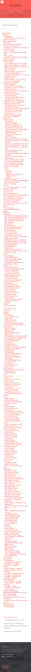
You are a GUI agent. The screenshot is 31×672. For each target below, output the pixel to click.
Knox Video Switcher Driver (12, 493)
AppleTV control (9, 330)
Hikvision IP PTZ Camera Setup (13, 269)
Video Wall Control (10, 471)
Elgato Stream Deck (10, 296)
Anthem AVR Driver (10, 246)
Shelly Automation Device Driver (14, 325)
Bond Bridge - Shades (11, 264)
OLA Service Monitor (10, 530)
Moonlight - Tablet (10, 578)
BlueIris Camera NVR (10, 267)
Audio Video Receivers (10, 245)
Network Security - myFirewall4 (14, 102)
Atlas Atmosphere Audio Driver (13, 219)
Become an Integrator (10, 46)
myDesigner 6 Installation (12, 562)
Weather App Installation (11, 209)
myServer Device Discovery (14, 174)
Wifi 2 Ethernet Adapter (11, 116)
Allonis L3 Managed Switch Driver (14, 554)
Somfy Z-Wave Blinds (10, 261)
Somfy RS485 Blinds (10, 257)
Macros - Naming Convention (13, 163)
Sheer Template (9, 579)
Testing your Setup (11, 176)
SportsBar (7, 584)
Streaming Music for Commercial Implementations (14, 370)
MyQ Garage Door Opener (12, 286)
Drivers (5, 211)
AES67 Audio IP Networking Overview (15, 216)
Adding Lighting (10, 132)
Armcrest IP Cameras (10, 278)
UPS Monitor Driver (10, 291)
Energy (6, 304)
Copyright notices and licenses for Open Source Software (16, 48)
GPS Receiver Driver (10, 426)
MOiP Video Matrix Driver (11, 495)
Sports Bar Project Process (13, 128)
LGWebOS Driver (9, 440)
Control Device (8, 283)
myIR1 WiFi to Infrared (11, 301)
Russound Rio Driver (10, 233)
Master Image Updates (11, 193)
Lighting (6, 313)
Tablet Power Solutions (11, 288)
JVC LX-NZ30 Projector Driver (13, 394)
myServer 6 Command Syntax (13, 161)
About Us (6, 43)
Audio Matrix (7, 214)
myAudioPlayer (9, 350)
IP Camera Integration (11, 270)
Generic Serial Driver (10, 519)
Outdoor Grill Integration (11, 418)
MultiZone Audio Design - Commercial (16, 144)
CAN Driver (7, 501)
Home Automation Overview (12, 197)
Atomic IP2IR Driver (10, 555)
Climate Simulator (9, 463)
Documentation (7, 33)
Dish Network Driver (10, 408)
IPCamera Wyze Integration (12, 280)
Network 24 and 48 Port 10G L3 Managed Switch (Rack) (14, 98)
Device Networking (9, 594)
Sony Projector (9, 387)
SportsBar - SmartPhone (11, 588)
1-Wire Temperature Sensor (12, 424)
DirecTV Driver (8, 406)
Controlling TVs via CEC (11, 430)
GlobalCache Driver (10, 520)
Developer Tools (9, 605)
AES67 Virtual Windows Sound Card (15, 243)
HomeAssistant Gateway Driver (13, 198)
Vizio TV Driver (8, 459)
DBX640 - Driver (9, 225)
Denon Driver (8, 248)
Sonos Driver (8, 363)
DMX (5, 509)
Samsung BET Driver (10, 442)
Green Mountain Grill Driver (12, 421)
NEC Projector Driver (10, 386)
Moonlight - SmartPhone (12, 576)
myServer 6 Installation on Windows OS (16, 147)
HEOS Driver (8, 342)
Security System (9, 410)
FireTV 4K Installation (11, 341)
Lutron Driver (8, 318)
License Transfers (9, 51)
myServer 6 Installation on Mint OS (16, 145)
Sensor (6, 422)
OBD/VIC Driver (9, 528)
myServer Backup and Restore (13, 164)
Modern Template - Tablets (12, 570)
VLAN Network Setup (10, 107)
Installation (8, 121)
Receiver (6, 395)
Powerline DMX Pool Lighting (13, 323)
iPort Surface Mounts (10, 596)
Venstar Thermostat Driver (12, 466)
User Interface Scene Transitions (14, 187)
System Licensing (9, 59)
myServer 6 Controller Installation (15, 129)
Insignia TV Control (10, 437)
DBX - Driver (8, 224)
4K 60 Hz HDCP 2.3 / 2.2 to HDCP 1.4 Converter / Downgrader (15, 80)
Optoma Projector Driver (11, 379)
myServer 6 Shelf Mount (11, 182)
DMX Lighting (8, 315)
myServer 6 (6, 118)
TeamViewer (8, 113)
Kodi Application (9, 344)
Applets (5, 206)
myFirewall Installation (11, 94)
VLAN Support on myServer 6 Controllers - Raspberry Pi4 (13, 111)
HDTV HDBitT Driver (10, 488)
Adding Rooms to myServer (13, 131)
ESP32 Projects (9, 549)
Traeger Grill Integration (11, 419)
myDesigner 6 (8, 559)
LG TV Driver (8, 438)
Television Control (10, 76)
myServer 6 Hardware (10, 179)
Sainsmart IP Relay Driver (12, 535)
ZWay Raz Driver (9, 547)
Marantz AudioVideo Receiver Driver (15, 251)
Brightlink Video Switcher (12, 477)
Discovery (8, 172)
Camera (6, 265)
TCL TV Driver (8, 456)
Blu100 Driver (8, 331)
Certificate (8, 171)
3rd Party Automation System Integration (15, 195)
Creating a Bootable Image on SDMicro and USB (17, 154)
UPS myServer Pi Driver (11, 293)
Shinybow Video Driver (11, 496)
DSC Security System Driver (12, 411)
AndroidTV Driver (9, 328)
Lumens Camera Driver (11, 273)
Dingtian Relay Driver (10, 400)
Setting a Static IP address (12, 86)
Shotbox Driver (9, 297)
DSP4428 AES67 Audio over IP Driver (15, 241)
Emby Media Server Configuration (14, 338)
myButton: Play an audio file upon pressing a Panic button (14, 72)
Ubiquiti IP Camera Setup (12, 275)
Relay (5, 397)
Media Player (7, 326)
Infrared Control (9, 289)
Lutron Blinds (8, 256)
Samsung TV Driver (10, 446)
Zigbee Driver (8, 544)
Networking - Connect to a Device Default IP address (14, 88)
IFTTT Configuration (10, 522)
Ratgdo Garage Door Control (13, 299)
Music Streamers (9, 70)
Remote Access (8, 192)
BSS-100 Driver (8, 222)
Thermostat (7, 461)
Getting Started (8, 60)
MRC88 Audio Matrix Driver (12, 229)
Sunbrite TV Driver (10, 451)
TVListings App (8, 208)
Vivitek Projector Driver (11, 389)
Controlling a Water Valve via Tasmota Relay (16, 506)
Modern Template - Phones (12, 568)
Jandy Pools (8, 376)
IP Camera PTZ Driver (11, 272)
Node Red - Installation (11, 201)
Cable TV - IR (8, 334)
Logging (7, 177)
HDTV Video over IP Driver (12, 482)
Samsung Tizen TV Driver (12, 445)
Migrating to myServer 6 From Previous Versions (17, 141)
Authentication (8, 190)
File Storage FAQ (9, 68)
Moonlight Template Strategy (13, 573)
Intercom (6, 310)
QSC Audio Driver (9, 230)
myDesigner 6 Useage (11, 563)
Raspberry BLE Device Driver (13, 531)
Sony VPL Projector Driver (12, 392)
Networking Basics (11, 152)
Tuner (5, 467)
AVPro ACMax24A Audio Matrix (13, 221)
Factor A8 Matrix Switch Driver (13, 479)
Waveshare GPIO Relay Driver (13, 543)
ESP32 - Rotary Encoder (12, 552)
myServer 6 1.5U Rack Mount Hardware (16, 180)
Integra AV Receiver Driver (12, 249)
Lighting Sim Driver (10, 321)
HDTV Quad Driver (9, 490)
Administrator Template (11, 565)
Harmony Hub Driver (10, 285)
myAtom (7, 302)
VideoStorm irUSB (9, 294)
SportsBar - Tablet (10, 586)
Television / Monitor (10, 429)
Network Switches (10, 96)
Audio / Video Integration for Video (15, 65)
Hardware (6, 35)
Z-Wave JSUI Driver (10, 546)
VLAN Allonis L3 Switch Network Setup (16, 108)
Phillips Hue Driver (10, 320)
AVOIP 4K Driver (9, 483)
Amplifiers (7, 213)
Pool (5, 374)
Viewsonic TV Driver (10, 453)
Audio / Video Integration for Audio (15, 63)
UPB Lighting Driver (10, 541)
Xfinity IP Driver (9, 366)
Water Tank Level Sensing (12, 427)
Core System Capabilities (11, 166)
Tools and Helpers (8, 604)
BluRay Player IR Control (11, 333)
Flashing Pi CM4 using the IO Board (15, 139)
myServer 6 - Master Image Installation (13, 135)
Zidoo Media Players (10, 365)
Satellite (6, 405)
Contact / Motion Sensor (11, 281)
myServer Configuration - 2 (13, 126)
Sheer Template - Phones (12, 581)
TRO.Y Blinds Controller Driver (13, 262)
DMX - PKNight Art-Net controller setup (15, 511)
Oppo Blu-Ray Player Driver (12, 354)
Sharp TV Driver (9, 450)
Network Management (10, 83)
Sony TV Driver (8, 448)
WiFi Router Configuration (12, 104)
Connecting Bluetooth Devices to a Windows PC (15, 503)
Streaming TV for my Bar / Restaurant (15, 57)
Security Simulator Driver (12, 414)
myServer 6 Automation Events (14, 160)
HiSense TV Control (10, 434)
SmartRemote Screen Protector (14, 38)
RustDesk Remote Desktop (12, 115)
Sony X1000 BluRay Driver (12, 360)
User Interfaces (7, 557)
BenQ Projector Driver (11, 382)
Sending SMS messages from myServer (16, 75)
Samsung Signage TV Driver (12, 443)
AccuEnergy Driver (10, 305)
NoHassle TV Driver (10, 435)
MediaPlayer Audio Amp (11, 349)
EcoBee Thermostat (10, 464)
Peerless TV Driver (10, 458)
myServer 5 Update (9, 39)
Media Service (8, 368)
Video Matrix (7, 469)
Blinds (5, 254)
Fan (5, 307)
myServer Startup (10, 123)
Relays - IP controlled (11, 533)
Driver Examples (9, 607)
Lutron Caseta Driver (10, 317)
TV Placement (8, 589)
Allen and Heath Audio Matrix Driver (15, 217)
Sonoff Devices (9, 538)
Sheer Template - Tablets (12, 583)
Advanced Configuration (10, 188)
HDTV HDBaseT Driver (11, 480)
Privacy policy (8, 55)
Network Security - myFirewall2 (14, 100)
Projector (6, 378)
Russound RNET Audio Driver (13, 235)
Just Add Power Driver (11, 491)
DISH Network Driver (10, 618)
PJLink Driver (8, 381)
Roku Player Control (10, 355)
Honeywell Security (10, 416)
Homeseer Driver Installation (12, 200)
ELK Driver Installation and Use (13, 413)
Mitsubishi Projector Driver (12, 384)
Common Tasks (8, 62)
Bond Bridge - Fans (10, 309)
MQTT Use (7, 527)
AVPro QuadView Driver (11, 472)
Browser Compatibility (10, 591)
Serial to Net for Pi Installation (13, 536)
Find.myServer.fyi (10, 137)
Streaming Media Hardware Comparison (12, 357)
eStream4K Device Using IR (12, 339)
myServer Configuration (12, 124)
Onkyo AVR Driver (9, 253)
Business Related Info (9, 41)
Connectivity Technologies (12, 499)
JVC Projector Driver (10, 390)
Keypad (6, 312)
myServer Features (9, 184)
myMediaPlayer (9, 352)
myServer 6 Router (10, 92)
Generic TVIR (8, 432)
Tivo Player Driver (9, 362)
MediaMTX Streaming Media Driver (14, 347)
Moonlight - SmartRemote (12, 575)
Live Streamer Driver (10, 346)
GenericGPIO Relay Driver (12, 515)
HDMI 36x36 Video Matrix (12, 485)
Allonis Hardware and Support (13, 44)
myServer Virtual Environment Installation (14, 157)
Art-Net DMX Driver (11, 514)
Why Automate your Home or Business (15, 203)
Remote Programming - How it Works (15, 67)
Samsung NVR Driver (10, 277)
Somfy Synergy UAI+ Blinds (12, 259)
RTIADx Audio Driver (10, 232)
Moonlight (7, 571)
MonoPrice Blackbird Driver (12, 227)
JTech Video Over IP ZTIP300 (13, 498)
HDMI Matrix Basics (10, 487)
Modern (6, 567)
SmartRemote (8, 36)
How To (6, 185)
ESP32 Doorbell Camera (12, 551)
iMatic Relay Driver (10, 403)
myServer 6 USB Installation (13, 150)
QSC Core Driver (8, 205)
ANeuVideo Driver (9, 475)
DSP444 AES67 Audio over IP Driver (14, 240)
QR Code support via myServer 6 (14, 105)
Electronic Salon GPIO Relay (13, 402)
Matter (6, 525)
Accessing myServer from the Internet (16, 91)
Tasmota (7, 539)
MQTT (6, 168)
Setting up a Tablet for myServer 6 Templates (14, 598)
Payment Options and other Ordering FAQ (15, 53)
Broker (7, 169)
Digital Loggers (9, 398)
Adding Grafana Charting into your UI (15, 592)
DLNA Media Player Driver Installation (15, 336)
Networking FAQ (9, 84)
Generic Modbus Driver (11, 517)
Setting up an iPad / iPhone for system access (15, 601)
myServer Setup (9, 120)
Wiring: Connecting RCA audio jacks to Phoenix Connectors (16, 237)
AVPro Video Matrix (10, 474)
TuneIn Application (10, 373)
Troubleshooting (9, 78)
